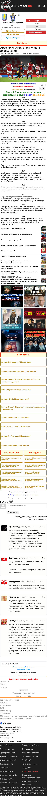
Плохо (4, 687)
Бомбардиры (28, 749)
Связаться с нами (30, 771)
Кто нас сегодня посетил (10, 741)
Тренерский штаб (7, 753)
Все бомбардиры (35, 32)
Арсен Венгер (6, 745)
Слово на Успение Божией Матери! (13, 256)
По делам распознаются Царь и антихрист (16, 234)
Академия (26, 767)
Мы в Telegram (14, 38)
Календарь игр (6, 764)
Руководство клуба (8, 756)
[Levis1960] (4, 528)
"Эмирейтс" (5, 767)
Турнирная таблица (30, 745)
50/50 (4, 684)
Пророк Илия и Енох (29, 89)
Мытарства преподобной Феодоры (23, 667)
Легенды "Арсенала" (8, 782)
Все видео (34, 452)
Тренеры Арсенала (30, 764)
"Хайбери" (26, 760)
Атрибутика (14, 34)
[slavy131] (4, 622)
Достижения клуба (8, 775)
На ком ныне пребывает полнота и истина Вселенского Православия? (16, 262)
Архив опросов (28, 693)
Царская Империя (17, 89)
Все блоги (22, 43)
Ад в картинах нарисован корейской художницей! (23, 498)
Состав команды (7, 749)
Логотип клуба (6, 771)
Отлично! (5, 682)
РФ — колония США (8, 251)
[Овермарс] (4, 559)
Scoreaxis (14, 663)
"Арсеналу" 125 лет (30, 756)
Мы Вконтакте (14, 31)
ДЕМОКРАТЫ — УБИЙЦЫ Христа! (13, 229)
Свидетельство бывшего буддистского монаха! (23, 492)
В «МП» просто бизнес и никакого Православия (18, 245)
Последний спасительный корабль (23, 86)
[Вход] (11, 501)
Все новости (10, 452)
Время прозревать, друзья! (11, 240)
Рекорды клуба (6, 779)
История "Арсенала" (31, 753)
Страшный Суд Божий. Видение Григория (23, 672)
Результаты (17, 693)
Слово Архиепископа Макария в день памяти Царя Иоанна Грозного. (19, 267)
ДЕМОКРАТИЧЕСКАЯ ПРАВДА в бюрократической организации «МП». (19, 273)
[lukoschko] (4, 598)
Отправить (13, 512)
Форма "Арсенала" (8, 760)
